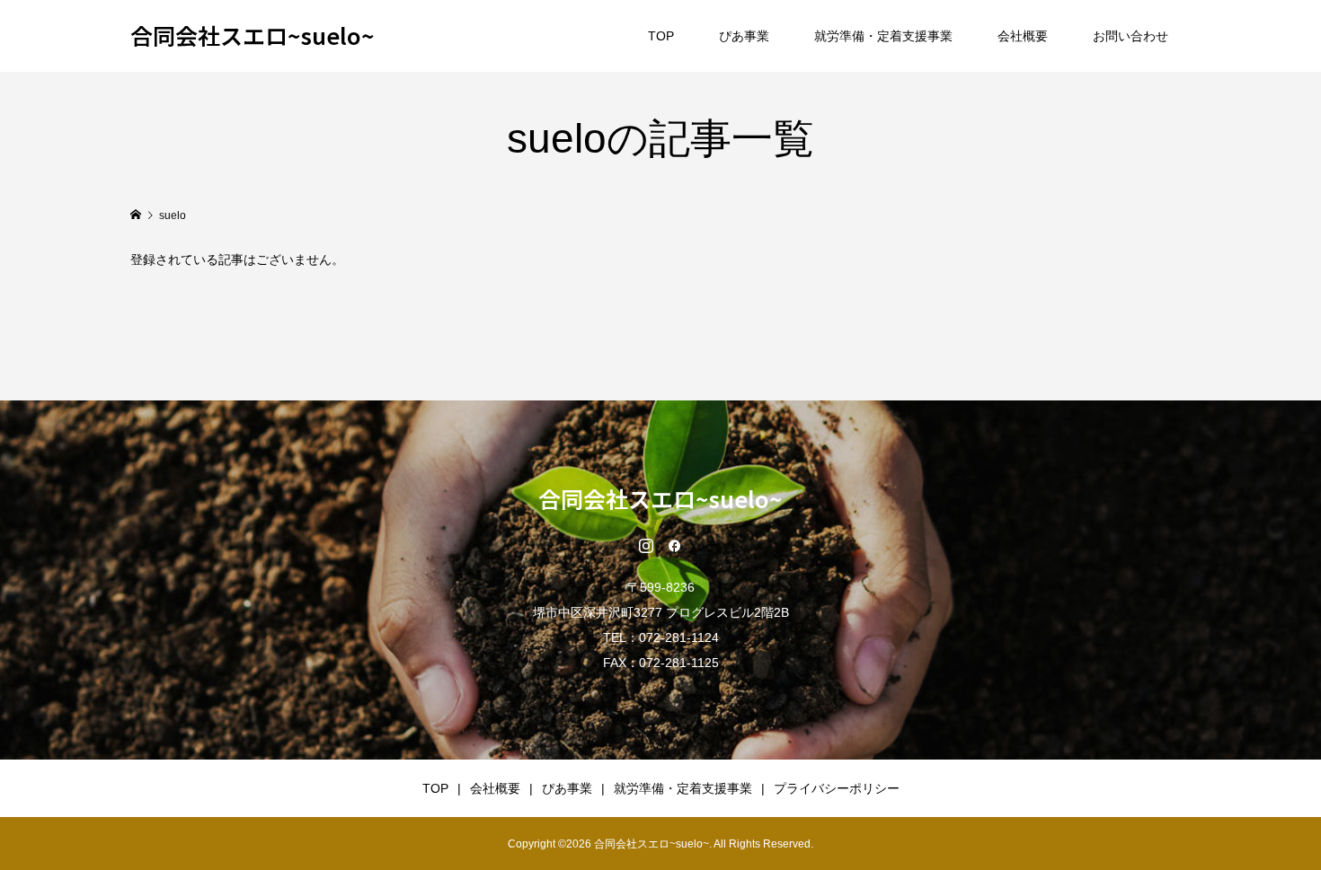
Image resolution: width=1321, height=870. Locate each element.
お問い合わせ (1130, 36)
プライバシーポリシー (837, 788)
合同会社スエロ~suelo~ (252, 35)
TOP (661, 36)
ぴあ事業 (744, 36)
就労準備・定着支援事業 (883, 36)
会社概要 (1022, 36)
